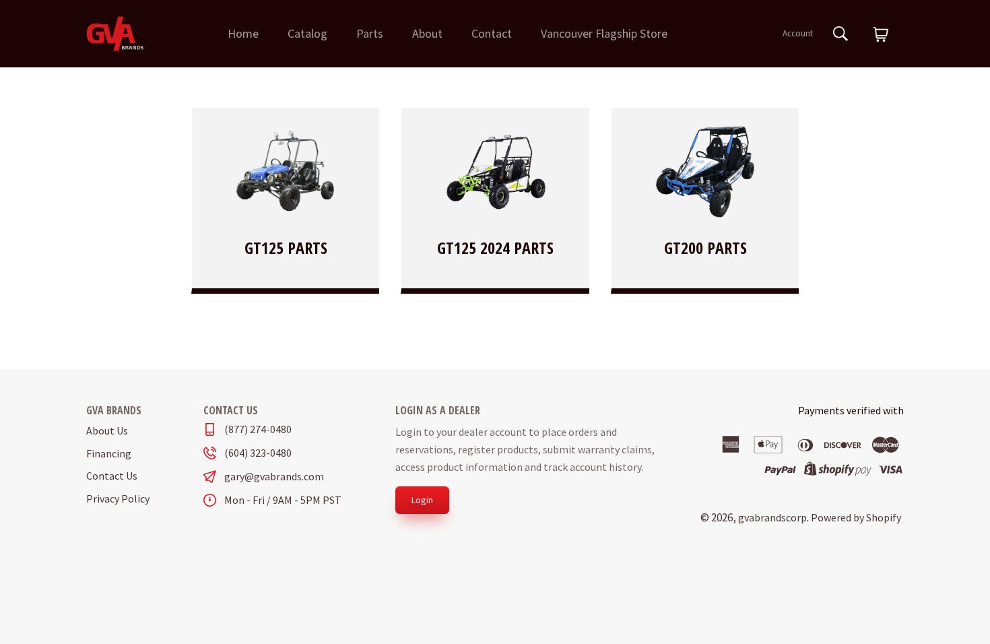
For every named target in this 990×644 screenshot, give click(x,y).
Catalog (307, 33)
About (427, 33)
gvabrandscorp (772, 517)
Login (422, 500)
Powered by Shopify (856, 517)
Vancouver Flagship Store (604, 33)
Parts (369, 33)
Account (798, 33)
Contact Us (111, 475)
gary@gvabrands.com (274, 476)
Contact (491, 33)
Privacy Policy (118, 498)
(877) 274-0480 (258, 429)
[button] (880, 35)
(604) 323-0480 (258, 453)
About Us (107, 430)
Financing (108, 453)
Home (243, 33)
